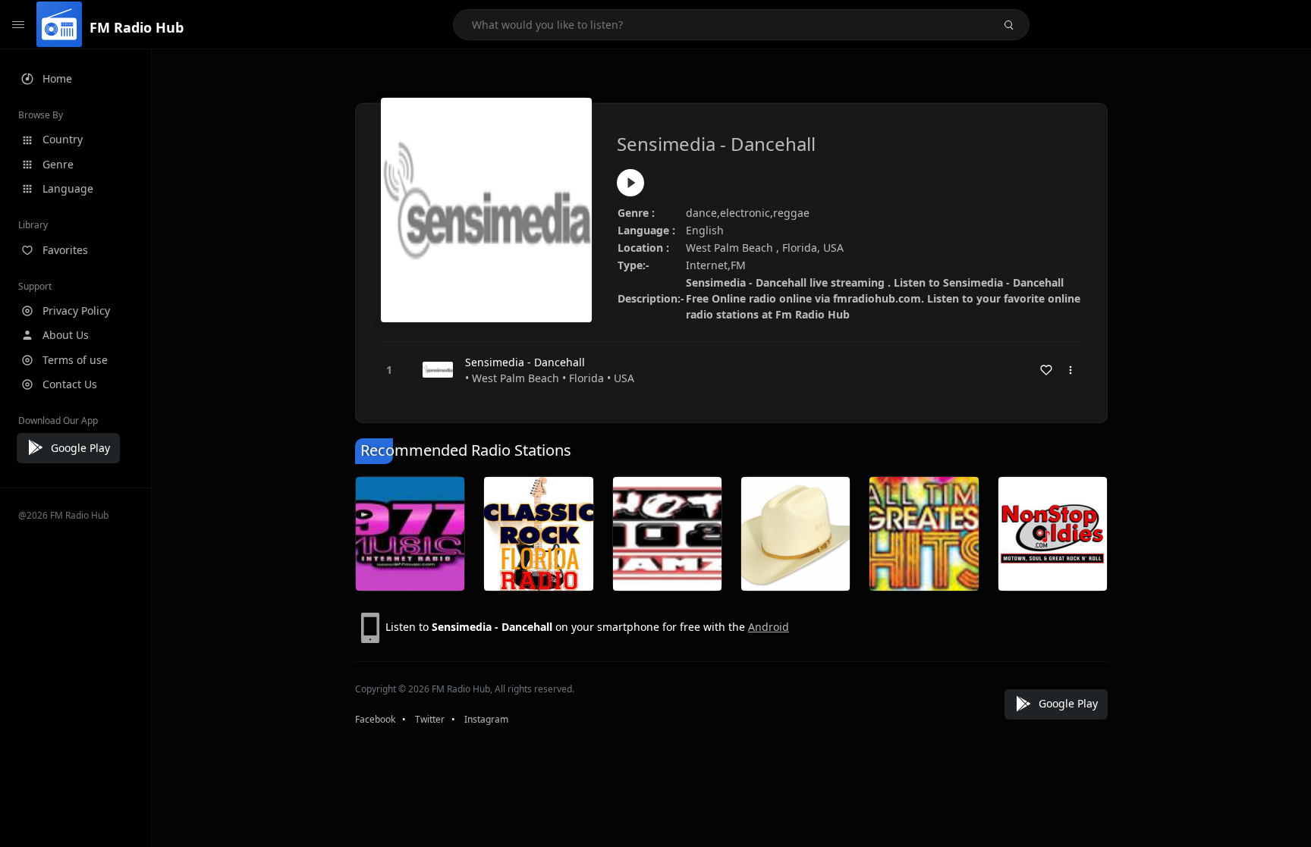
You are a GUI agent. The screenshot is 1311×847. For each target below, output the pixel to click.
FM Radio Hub (137, 27)
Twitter (430, 719)
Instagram (486, 719)
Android (768, 627)
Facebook (375, 719)
